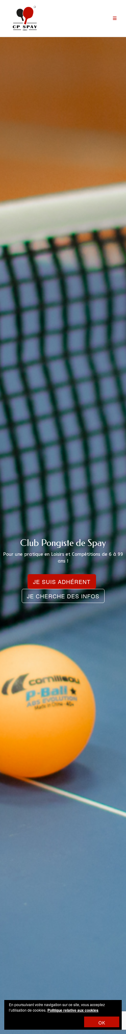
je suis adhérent (62, 581)
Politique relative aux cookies (72, 1010)
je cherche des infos (63, 596)
